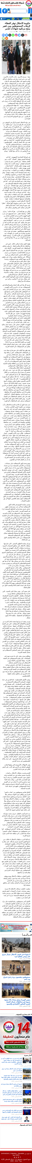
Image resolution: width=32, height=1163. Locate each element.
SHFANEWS (5, 1153)
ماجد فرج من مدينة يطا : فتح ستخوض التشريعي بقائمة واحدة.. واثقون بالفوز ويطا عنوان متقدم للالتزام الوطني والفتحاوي (11, 1077)
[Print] (6, 38)
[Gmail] (25, 35)
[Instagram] (16, 35)
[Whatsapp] (13, 35)
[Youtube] (14, 1157)
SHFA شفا (16, 1155)
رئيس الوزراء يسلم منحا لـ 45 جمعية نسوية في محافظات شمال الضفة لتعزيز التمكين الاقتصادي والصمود (17, 1002)
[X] (9, 35)
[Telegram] (19, 35)
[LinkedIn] (16, 1157)
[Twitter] (18, 1157)
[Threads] (22, 35)
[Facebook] (3, 35)
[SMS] (3, 38)
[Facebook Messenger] (6, 35)
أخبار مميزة (13, 31)
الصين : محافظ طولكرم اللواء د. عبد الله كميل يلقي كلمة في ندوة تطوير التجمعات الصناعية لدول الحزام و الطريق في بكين (12, 1092)
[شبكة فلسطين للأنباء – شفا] (16, 3)
